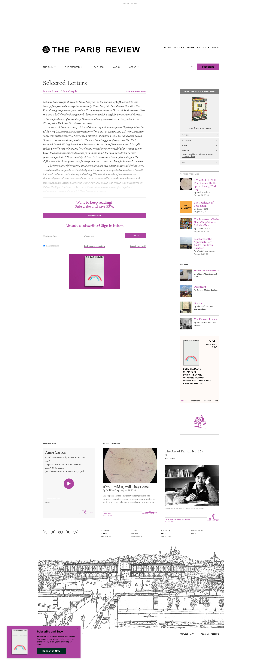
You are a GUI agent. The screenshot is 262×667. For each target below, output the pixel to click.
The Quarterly (73, 66)
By (166, 454)
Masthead (165, 530)
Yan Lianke (170, 457)
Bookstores (166, 536)
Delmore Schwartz (52, 91)
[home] (91, 50)
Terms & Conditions (210, 634)
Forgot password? (138, 245)
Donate (178, 47)
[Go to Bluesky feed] (68, 531)
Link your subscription (94, 245)
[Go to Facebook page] (53, 531)
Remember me (52, 245)
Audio (116, 66)
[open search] (192, 67)
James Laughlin (70, 91)
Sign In (215, 47)
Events (168, 47)
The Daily (48, 66)
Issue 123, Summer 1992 (136, 91)
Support (104, 533)
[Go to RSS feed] (76, 531)
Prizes (164, 533)
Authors (99, 66)
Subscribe (208, 66)
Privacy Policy (186, 634)
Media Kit (135, 533)
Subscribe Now (51, 651)
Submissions (136, 536)
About (133, 66)
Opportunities (197, 530)
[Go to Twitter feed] (60, 531)
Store (206, 47)
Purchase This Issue (200, 128)
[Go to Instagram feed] (45, 531)
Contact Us (106, 536)
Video (193, 533)
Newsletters (193, 47)
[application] (69, 497)
